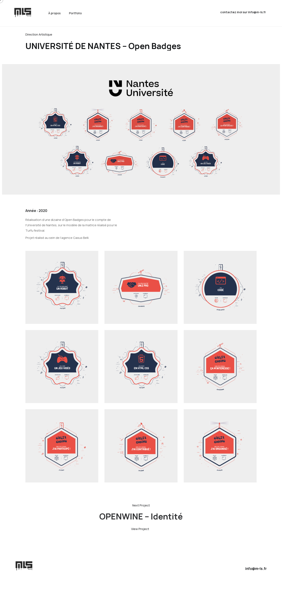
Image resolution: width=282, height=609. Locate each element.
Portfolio (75, 13)
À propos (54, 13)
